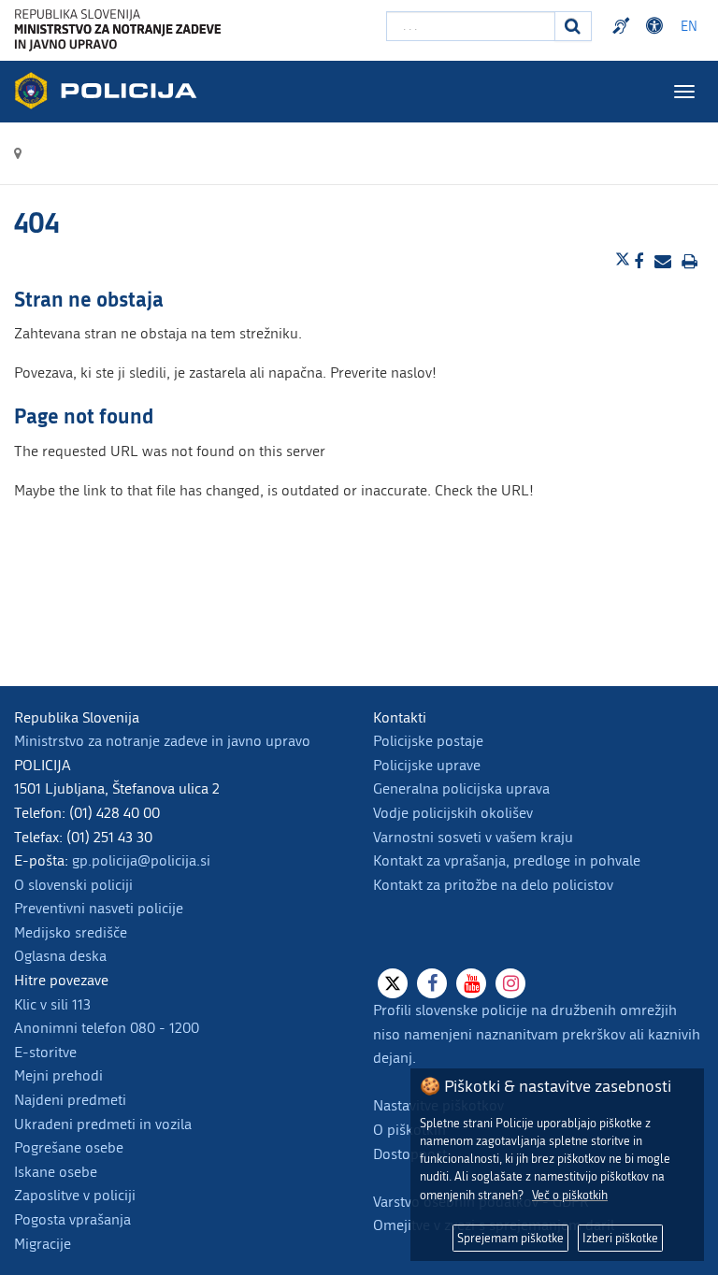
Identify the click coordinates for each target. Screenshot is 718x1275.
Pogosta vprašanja (72, 1219)
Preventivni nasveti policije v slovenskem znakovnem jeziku (623, 26)
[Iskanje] (573, 26)
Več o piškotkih (570, 1195)
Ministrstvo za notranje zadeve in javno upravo (162, 741)
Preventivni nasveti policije (98, 908)
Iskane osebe (55, 1172)
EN (689, 27)
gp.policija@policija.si (141, 860)
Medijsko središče (70, 932)
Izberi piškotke (620, 1238)
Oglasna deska (60, 956)
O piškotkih (409, 1130)
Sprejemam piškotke (510, 1238)
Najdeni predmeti (70, 1100)
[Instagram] (510, 983)
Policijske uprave (427, 765)
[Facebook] (432, 983)
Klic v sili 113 (52, 1004)
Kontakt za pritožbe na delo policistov (493, 885)
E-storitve (45, 1052)
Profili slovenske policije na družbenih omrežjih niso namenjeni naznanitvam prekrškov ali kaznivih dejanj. (536, 1034)
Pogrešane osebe (68, 1147)
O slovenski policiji (73, 885)
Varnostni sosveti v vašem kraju (473, 837)
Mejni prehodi (58, 1075)
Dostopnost (657, 26)
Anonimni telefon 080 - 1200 (106, 1028)
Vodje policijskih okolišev (453, 813)
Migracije (42, 1244)
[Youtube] (471, 983)
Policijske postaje (428, 741)
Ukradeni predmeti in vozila (103, 1124)
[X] (393, 983)
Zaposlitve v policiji (75, 1195)
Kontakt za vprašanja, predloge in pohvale (506, 860)
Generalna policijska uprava (461, 788)
